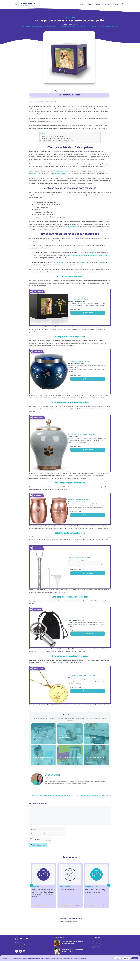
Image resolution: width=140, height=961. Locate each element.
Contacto (116, 4)
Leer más (35, 740)
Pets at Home (70, 17)
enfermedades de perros (60, 171)
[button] (122, 4)
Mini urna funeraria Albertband (79, 499)
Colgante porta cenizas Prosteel (79, 557)
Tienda (107, 4)
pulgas (102, 262)
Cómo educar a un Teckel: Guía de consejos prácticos (72, 942)
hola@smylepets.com (101, 947)
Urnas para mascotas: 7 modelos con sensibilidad (57, 141)
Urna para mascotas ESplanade (79, 361)
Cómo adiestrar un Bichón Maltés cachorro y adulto (72, 950)
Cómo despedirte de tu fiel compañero (54, 136)
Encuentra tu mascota (69, 95)
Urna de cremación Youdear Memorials (81, 434)
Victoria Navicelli (52, 775)
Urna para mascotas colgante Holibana (81, 675)
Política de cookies (80, 958)
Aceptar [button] (134, 958)
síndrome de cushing (74, 255)
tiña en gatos (81, 262)
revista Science (72, 227)
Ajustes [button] (117, 958)
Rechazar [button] (126, 958)
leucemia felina (59, 262)
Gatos (98, 4)
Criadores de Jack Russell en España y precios (95, 795)
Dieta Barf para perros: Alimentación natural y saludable (51, 795)
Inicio (65, 24)
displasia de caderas (90, 255)
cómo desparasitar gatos (61, 173)
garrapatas (92, 252)
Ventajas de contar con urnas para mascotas (56, 138)
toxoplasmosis (34, 173)
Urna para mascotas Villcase (78, 618)
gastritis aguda (103, 255)
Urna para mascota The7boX (78, 299)
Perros (89, 4)
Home (81, 4)
